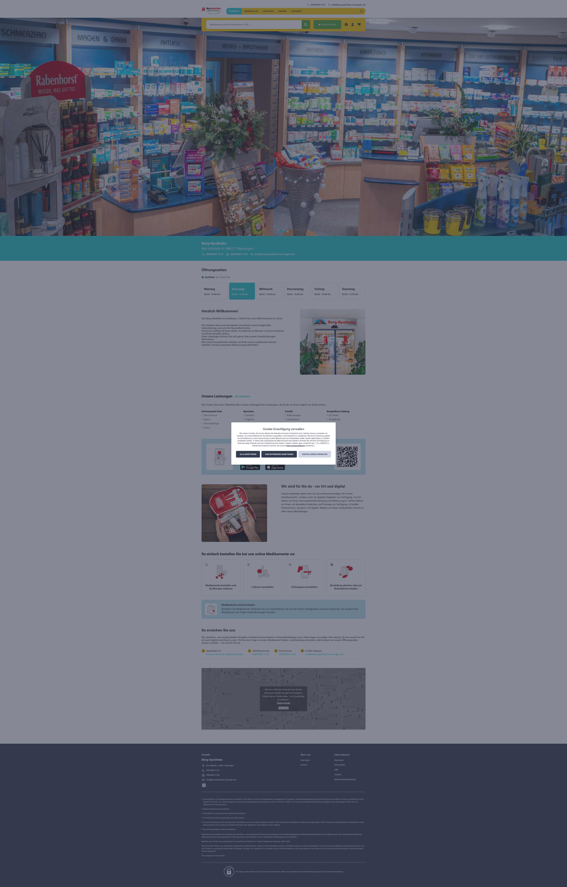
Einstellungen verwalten (314, 454)
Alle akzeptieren (248, 454)
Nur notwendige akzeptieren (279, 454)
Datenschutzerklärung (295, 446)
